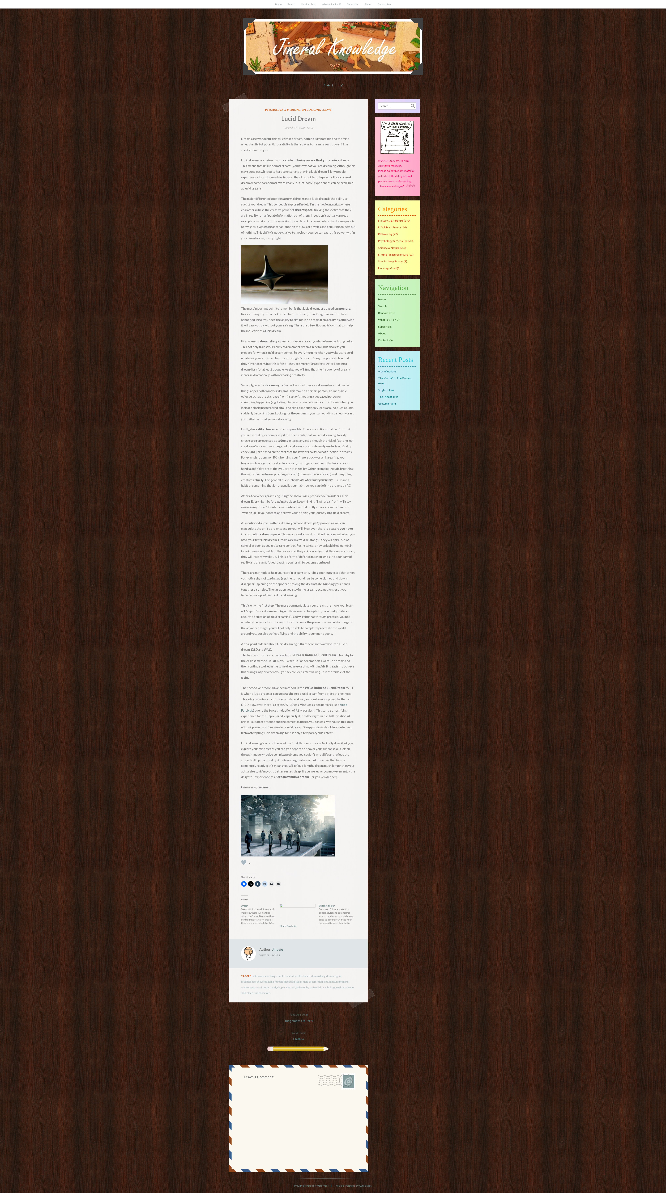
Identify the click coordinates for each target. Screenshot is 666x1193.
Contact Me (384, 4)
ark (255, 976)
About (368, 4)
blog (272, 976)
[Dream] (260, 914)
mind (332, 981)
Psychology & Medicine (282, 109)
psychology (328, 987)
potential (315, 987)
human (279, 981)
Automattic (365, 1185)
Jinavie (277, 949)
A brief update (387, 371)
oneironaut (247, 987)
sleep (250, 992)
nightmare (342, 981)
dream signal (333, 976)
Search (291, 4)
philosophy (302, 987)
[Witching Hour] (338, 914)
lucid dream (310, 981)
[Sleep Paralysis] (297, 914)
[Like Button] (243, 862)
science (349, 987)
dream (306, 976)
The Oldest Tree (388, 396)
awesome (263, 976)
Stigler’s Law (386, 390)
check (280, 976)
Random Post (308, 4)
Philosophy (385, 234)
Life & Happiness (389, 227)
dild (299, 976)
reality (340, 987)
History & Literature (390, 220)
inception (289, 981)
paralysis (275, 987)
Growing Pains (387, 403)
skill (243, 992)
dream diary (318, 976)
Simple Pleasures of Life (393, 254)
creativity (290, 976)
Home (278, 4)
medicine (323, 981)
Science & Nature (388, 247)
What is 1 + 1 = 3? (331, 4)
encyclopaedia (265, 981)
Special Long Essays (316, 109)
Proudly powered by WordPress (311, 1185)
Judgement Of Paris (299, 1018)
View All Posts (269, 955)
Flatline (298, 1036)
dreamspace (248, 981)
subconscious (262, 992)
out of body (262, 987)
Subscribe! (353, 4)
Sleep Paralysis (288, 926)
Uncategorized (387, 268)
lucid (299, 981)
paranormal (288, 987)
